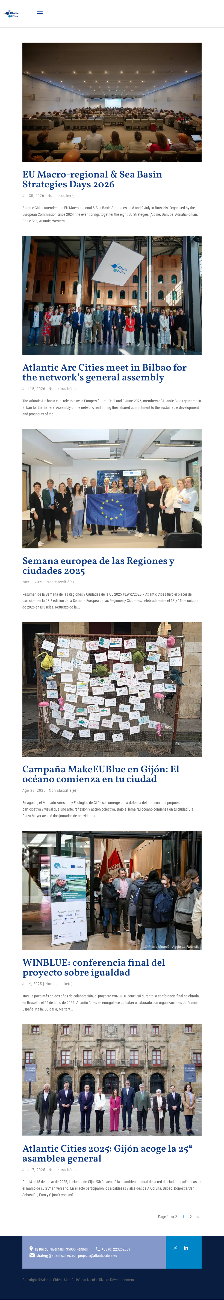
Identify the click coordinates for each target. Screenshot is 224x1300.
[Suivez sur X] (175, 1248)
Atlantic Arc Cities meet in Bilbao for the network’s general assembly (104, 373)
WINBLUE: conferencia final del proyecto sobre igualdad (93, 968)
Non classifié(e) (61, 195)
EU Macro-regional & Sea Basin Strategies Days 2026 (92, 180)
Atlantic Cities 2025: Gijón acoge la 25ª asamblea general (107, 1154)
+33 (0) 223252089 (116, 1249)
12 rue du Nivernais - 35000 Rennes (61, 1249)
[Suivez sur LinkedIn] (186, 1248)
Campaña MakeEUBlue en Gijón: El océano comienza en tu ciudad (100, 775)
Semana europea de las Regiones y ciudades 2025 (98, 566)
